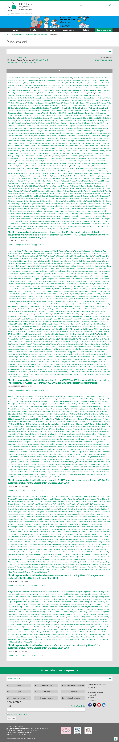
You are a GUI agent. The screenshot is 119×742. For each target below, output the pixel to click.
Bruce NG (76, 103)
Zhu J (34, 228)
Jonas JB (22, 143)
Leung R (96, 153)
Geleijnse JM (12, 128)
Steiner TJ (13, 359)
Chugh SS (62, 110)
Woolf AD (11, 226)
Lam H (12, 153)
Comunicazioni (68, 29)
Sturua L (82, 206)
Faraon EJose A (20, 123)
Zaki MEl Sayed (13, 477)
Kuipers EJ (44, 150)
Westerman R (35, 223)
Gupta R (95, 130)
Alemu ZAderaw (92, 404)
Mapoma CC (103, 158)
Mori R (19, 171)
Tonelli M (104, 211)
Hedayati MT (33, 135)
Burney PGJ (39, 105)
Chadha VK (70, 108)
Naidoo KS (19, 173)
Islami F (23, 140)
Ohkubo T (18, 178)
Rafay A (28, 188)
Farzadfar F (30, 123)
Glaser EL (46, 424)
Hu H (39, 138)
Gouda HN (53, 130)
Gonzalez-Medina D (35, 293)
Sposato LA (84, 203)
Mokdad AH (55, 168)
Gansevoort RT (81, 125)
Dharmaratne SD (76, 118)
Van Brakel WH (66, 366)
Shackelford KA (33, 351)
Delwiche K (99, 77)
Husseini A (73, 138)
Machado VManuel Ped (82, 439)
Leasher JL (78, 153)
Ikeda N (106, 138)
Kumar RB (18, 436)
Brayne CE (74, 268)
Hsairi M (29, 138)
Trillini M (60, 213)
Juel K (28, 143)
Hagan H (33, 133)
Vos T (61, 228)
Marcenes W (20, 161)
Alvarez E (71, 88)
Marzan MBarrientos (55, 441)
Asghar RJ (11, 93)
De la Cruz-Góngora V (64, 115)
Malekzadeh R (84, 158)
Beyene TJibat (48, 411)
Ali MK (37, 88)
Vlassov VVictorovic (87, 218)
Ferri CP (81, 123)
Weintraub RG (34, 371)
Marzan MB (63, 161)
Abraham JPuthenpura (49, 83)
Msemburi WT (27, 329)
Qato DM (93, 186)
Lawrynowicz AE (68, 153)
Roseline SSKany (41, 143)
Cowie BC (40, 416)
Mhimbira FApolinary (77, 166)
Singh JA (33, 203)
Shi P (94, 351)
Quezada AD (101, 186)
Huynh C (65, 301)
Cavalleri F (55, 108)
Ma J (20, 158)
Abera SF (20, 83)
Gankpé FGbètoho (96, 421)
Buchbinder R (103, 103)
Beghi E (50, 263)
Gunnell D (87, 130)
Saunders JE (78, 196)
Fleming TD (98, 123)
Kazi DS (98, 143)
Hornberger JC (103, 426)
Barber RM (20, 95)
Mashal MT (72, 161)
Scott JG (48, 198)
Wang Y (60, 221)
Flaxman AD (88, 123)
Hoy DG (22, 138)
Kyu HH (25, 80)
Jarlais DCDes (37, 118)
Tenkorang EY (92, 361)
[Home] (20, 8)
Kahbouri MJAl (40, 404)
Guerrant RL (61, 130)
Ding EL (101, 118)
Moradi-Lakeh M (35, 80)
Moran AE (75, 326)
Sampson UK (89, 193)
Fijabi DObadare (43, 421)
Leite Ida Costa (88, 511)
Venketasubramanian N (42, 218)
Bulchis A (68, 271)
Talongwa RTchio (21, 466)
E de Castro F (51, 115)
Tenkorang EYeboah (35, 466)
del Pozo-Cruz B (103, 115)
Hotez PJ (19, 301)
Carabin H (98, 271)
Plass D (93, 183)
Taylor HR (42, 361)
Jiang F (108, 140)
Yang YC (54, 474)
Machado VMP (32, 158)
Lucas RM (48, 316)
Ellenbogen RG (52, 120)
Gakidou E (52, 125)
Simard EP (70, 354)
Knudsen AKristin (52, 148)
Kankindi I (11, 431)
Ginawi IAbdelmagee (35, 424)
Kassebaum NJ (24, 306)
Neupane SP (79, 173)
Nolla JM (64, 176)
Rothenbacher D (20, 346)
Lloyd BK (56, 155)
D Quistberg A (73, 341)
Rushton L (25, 193)
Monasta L (70, 168)
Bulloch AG (23, 105)
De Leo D (76, 115)
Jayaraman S (80, 140)
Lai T (82, 150)
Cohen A (91, 77)
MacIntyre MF (43, 158)
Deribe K (21, 118)
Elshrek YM (63, 120)
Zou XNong (45, 477)
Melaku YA (21, 166)
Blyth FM (47, 100)
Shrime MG (40, 354)
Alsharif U (63, 88)
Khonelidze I (73, 145)
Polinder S (21, 186)
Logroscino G (64, 155)
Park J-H (41, 336)
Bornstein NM (84, 100)
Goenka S (77, 128)
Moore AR (103, 168)
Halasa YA (51, 133)
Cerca (10, 52)
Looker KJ (13, 316)
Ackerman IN (28, 253)
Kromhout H (12, 150)
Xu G (31, 226)
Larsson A (40, 153)
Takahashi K (35, 208)
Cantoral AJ (73, 105)
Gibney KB (37, 128)
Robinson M (60, 191)
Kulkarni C (52, 150)
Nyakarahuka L (33, 334)
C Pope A (36, 186)
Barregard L (49, 95)
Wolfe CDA (99, 223)
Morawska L (12, 171)
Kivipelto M (33, 148)
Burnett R (68, 77)
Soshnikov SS (42, 464)
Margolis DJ (30, 161)
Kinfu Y (10, 148)
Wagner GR (56, 369)
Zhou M (29, 228)
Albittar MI (78, 85)
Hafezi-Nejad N (23, 133)
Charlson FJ (86, 108)
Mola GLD (93, 324)
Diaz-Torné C (62, 283)
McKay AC (42, 163)
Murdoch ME (67, 329)
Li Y (107, 153)
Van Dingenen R (42, 216)
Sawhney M (87, 196)
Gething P (29, 128)
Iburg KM (92, 138)
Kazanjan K (48, 306)
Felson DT (24, 288)
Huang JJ (51, 138)
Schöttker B (30, 198)
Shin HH (52, 201)
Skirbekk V (40, 203)
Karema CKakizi (35, 431)
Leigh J (90, 153)
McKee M (50, 163)
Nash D (59, 173)
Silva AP (101, 461)
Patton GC (56, 336)
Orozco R (52, 178)
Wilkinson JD (55, 223)
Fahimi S (11, 123)
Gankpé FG (71, 125)
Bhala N (103, 98)
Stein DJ (34, 206)
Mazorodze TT (33, 163)
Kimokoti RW (104, 145)
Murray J (76, 329)
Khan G (104, 306)
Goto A (46, 130)
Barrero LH (58, 95)
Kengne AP (12, 145)
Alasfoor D (70, 85)
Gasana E (103, 125)
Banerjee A (12, 95)
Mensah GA (57, 166)
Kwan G (74, 531)
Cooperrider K (30, 113)
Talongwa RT (44, 208)
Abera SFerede (25, 401)
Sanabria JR (99, 193)
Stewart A (29, 359)
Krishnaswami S (104, 148)
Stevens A (21, 359)
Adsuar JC (18, 85)
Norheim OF (78, 176)
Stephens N (50, 206)
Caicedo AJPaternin (25, 181)
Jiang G (10, 143)
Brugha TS (84, 103)
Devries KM (65, 118)
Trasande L (52, 213)
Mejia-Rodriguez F (100, 163)
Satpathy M (68, 196)
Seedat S (55, 198)
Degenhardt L (92, 115)
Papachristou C (101, 178)
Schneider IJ (49, 349)
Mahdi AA (66, 158)
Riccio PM (33, 191)
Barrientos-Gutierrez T (71, 95)
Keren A (19, 145)
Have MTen (82, 361)
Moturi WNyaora (84, 446)
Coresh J (46, 113)
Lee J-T (85, 153)
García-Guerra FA (93, 125)
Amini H (19, 90)
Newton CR (88, 173)
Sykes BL (20, 208)
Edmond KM (26, 286)
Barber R (87, 496)
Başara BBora (66, 100)
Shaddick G (91, 198)
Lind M (66, 314)
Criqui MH (62, 113)
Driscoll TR (22, 120)
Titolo (15, 57)
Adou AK (11, 85)
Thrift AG (70, 211)
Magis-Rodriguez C (55, 158)
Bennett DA (71, 98)
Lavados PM (57, 153)
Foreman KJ (12, 125)
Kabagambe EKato (61, 526)
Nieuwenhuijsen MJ (38, 176)
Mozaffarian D (49, 171)
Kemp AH (105, 143)
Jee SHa (34, 304)
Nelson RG (69, 449)
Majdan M (74, 158)
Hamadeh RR (60, 133)
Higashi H (71, 298)
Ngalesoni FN (98, 173)
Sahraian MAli (64, 193)
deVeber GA (57, 118)
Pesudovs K (51, 183)
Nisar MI (48, 176)
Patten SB (36, 181)
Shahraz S (99, 198)
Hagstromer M (42, 133)
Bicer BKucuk (35, 150)
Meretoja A (65, 166)
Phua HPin (86, 183)
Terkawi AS (12, 211)
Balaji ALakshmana (91, 150)
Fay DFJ (37, 123)
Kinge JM (16, 148)
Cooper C (21, 113)
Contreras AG (12, 113)
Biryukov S (53, 77)
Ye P (50, 226)
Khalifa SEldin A (88, 306)
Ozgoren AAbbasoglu (100, 80)
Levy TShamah (60, 351)
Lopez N (80, 155)
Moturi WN (39, 171)
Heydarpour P (72, 135)
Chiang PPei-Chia (86, 414)
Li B (50, 314)
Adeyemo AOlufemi (87, 401)
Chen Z (105, 108)
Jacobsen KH (40, 140)
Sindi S (13, 203)
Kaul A (83, 143)
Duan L (28, 120)
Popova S (49, 186)
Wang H (35, 221)
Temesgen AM (65, 361)
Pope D (42, 186)
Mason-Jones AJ (89, 161)
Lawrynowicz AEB (14, 314)
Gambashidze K (50, 519)
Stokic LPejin (82, 181)
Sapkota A (60, 196)
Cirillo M (70, 110)
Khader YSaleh (104, 431)
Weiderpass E (96, 221)
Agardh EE (32, 85)
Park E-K (34, 336)
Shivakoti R (69, 461)
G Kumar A (69, 150)
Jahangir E (14, 526)
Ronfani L (100, 191)
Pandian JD (79, 178)
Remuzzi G (17, 191)
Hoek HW (87, 135)
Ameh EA (105, 256)
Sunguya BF (90, 206)
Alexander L (25, 77)
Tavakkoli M (76, 208)
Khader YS (26, 145)
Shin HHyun (55, 461)
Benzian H (79, 98)
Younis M (97, 474)
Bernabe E (87, 98)
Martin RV (54, 161)
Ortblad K (81, 334)
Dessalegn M (47, 118)
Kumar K (11, 436)
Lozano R (40, 316)
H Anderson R (34, 77)
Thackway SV (39, 211)
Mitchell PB (42, 324)
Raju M (65, 188)
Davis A (26, 115)
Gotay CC (40, 130)
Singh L (95, 354)
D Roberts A (86, 344)
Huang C (45, 138)
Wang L (47, 221)
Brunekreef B (93, 103)
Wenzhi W (43, 371)
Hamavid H (57, 296)
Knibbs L (65, 434)
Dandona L (102, 113)
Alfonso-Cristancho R (15, 88)
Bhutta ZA (13, 100)
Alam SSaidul (60, 85)
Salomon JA (74, 193)
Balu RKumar (99, 93)
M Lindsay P (30, 155)
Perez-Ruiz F (19, 183)
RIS (111, 60)
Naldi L (25, 173)
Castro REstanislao (90, 509)
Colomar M (94, 110)
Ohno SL (55, 334)
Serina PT (11, 351)
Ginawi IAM (54, 128)
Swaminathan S (100, 206)
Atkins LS (25, 93)
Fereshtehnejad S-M (62, 123)
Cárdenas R (91, 105)
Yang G (41, 226)
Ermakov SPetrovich (85, 419)
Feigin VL (44, 123)
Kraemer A (83, 148)
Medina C (73, 163)
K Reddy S (98, 188)
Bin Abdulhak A (80, 411)
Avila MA (41, 93)
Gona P (106, 128)
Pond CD (29, 186)
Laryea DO (48, 153)
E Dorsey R (13, 120)
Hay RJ (35, 298)
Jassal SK (64, 140)
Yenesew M (57, 226)
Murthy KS (88, 171)
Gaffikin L (44, 125)
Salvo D (81, 193)
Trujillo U (67, 213)
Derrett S (28, 118)
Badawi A (55, 93)
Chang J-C (77, 108)
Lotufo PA (100, 155)
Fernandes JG (48, 288)
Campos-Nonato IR (50, 105)
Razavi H (91, 188)
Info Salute (50, 29)
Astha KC (19, 80)
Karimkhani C (104, 304)
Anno (24, 57)
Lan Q (17, 153)
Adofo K (106, 83)
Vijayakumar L (56, 218)
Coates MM (83, 77)
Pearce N (57, 181)
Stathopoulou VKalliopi (70, 464)
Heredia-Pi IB (44, 135)
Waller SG (14, 221)
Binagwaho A (91, 411)
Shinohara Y (60, 201)
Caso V (13, 108)
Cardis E (98, 105)
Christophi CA (44, 110)
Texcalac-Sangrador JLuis (25, 211)
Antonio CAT (59, 504)
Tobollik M (97, 211)
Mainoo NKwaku (35, 536)
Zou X (43, 228)
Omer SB (35, 178)
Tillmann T (88, 211)
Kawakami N (90, 143)
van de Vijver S (31, 216)
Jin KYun (107, 474)
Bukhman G (15, 105)
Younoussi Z (102, 226)
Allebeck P (49, 88)
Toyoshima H (28, 213)
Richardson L (42, 191)
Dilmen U (39, 419)
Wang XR (42, 472)
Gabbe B (38, 125)
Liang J (11, 155)
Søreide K (67, 203)
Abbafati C (89, 80)
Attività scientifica (31, 35)
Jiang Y (16, 143)
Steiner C (56, 496)
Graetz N (75, 293)
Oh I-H (11, 178)
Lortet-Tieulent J (90, 155)
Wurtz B (26, 226)
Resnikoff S (45, 344)
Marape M (11, 161)
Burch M (31, 105)
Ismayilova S (31, 140)
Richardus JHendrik (74, 344)
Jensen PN (97, 140)
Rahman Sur (62, 456)
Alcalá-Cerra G (68, 404)
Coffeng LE (92, 276)
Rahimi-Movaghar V (45, 188)
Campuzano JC (63, 105)
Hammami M (70, 133)
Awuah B (48, 93)
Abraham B (36, 83)
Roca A (67, 191)
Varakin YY (68, 216)
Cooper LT (39, 113)
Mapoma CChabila (31, 441)
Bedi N (43, 98)
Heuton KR (63, 135)
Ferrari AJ (73, 123)
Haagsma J (12, 296)
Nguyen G (17, 176)
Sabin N (32, 193)
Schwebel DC (40, 198)
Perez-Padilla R (95, 336)
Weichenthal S (85, 221)
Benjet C (63, 98)
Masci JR (49, 319)
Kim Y (97, 145)
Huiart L (66, 138)
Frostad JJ (11, 80)
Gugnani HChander (76, 424)
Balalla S (91, 93)
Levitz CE (44, 314)
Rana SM (79, 188)
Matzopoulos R (13, 163)
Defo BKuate (25, 150)
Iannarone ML (83, 138)
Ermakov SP (79, 120)
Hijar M (80, 135)
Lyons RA (65, 316)
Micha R (88, 166)
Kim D (87, 145)
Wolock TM (44, 396)
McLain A (57, 163)
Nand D (31, 173)
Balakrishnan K (82, 93)
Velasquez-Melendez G (25, 218)
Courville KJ (54, 113)
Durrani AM (36, 120)
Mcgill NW (96, 319)
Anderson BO (35, 90)
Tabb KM (27, 208)
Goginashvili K (86, 128)
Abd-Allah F (12, 83)
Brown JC (27, 271)
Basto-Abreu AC (85, 95)
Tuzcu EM (21, 366)
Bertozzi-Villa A (13, 266)
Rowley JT (40, 346)
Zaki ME (11, 228)
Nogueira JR (56, 176)
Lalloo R (101, 150)
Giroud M (62, 128)
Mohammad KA (45, 168)
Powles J (66, 186)
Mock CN (50, 324)
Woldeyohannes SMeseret (30, 474)
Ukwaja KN (15, 216)
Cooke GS (29, 278)
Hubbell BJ (59, 138)
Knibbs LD (41, 148)
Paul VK (43, 181)
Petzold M (68, 183)
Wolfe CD (101, 371)
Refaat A (29, 344)
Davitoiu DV (34, 115)
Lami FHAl (51, 85)
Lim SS (23, 155)
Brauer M (61, 77)
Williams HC (65, 223)
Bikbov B (21, 100)
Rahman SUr (57, 188)
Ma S (25, 158)
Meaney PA (66, 163)
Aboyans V (28, 83)
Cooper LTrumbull (14, 416)
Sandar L (45, 196)
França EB (33, 519)
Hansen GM (91, 296)
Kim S (92, 145)
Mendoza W (47, 166)
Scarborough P (105, 196)
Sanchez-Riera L (35, 196)
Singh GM (25, 203)
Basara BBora (38, 509)
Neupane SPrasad (80, 449)
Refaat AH (107, 188)
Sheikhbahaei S (35, 201)
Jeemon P (89, 140)
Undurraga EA (48, 366)
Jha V (103, 140)
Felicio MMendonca (80, 516)
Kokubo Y (62, 148)
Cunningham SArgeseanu (72, 90)
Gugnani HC (71, 130)
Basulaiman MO (13, 98)
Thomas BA (61, 80)
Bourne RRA (49, 268)
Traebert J (37, 213)
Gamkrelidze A (62, 125)
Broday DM (60, 103)
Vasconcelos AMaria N (90, 216)
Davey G (37, 281)
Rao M (85, 188)
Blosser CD (83, 266)
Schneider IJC (21, 198)
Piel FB (78, 339)
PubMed (10, 245)
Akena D (31, 404)
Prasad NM (85, 186)
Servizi (15, 29)
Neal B (65, 173)
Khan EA (46, 145)
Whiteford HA (46, 223)
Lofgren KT (98, 314)
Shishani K (74, 201)
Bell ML (56, 98)
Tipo (20, 57)
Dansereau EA (62, 396)
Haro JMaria (12, 298)
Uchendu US (30, 366)
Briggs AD (11, 271)
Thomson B (49, 211)
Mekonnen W (12, 166)
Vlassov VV (38, 369)
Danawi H (94, 113)
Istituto (33, 29)
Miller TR (95, 166)
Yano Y (46, 226)
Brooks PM (68, 103)
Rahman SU (96, 341)
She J (27, 201)
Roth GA (11, 346)
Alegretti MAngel (80, 404)
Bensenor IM (87, 263)
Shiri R (67, 201)
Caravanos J (82, 105)
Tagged (104, 60)
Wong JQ (106, 223)
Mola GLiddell (43, 446)
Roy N (10, 193)
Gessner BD (21, 128)
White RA (97, 472)
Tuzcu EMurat (99, 213)
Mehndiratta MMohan (86, 163)
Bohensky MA (56, 100)
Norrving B (96, 176)
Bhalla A (37, 266)
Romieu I (93, 191)
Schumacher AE (68, 349)
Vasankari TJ (77, 216)
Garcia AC (73, 519)
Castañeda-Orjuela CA (24, 108)
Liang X (17, 155)
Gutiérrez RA (12, 133)
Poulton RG (19, 341)
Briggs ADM (50, 103)
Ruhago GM (17, 193)
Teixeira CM (91, 208)
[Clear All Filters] (42, 60)
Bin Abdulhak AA (30, 100)
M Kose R (69, 148)
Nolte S (71, 176)
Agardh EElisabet (21, 404)
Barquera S (41, 95)
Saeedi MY (62, 346)
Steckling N (27, 206)
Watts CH (76, 221)
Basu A (94, 95)
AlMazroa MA (61, 256)
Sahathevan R (53, 193)
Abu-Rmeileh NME (72, 83)
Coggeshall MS (102, 276)
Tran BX (44, 213)
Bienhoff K (52, 266)
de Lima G (83, 115)
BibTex (96, 60)
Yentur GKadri (68, 474)
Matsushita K (100, 161)
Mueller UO (59, 171)
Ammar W (26, 90)
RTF (100, 60)
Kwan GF (76, 150)
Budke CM (61, 271)
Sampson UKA (88, 346)
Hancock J (75, 296)
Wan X (29, 221)
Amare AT (102, 88)
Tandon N (53, 208)
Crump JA (78, 278)
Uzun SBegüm (46, 469)
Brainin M (14, 103)
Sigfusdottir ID (89, 201)
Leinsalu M (106, 436)
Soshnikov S (75, 203)
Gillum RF (45, 128)
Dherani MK (87, 118)
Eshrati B (96, 120)
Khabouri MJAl (42, 85)
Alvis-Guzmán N (81, 88)
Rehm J (10, 191)
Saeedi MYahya (46, 459)
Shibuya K (44, 201)
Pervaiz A (42, 183)
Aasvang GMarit (78, 80)
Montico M (96, 168)
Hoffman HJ (96, 135)
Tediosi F (56, 361)
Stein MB (41, 206)
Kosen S (76, 148)
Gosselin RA (46, 293)
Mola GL (63, 168)
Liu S (47, 155)
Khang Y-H (53, 145)
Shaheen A (43, 351)
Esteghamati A (105, 120)
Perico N (28, 183)
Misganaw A (12, 168)
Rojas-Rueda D (84, 191)
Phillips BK (63, 339)
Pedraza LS (65, 181)
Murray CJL (12, 251)
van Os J (61, 216)
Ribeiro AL (25, 191)
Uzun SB (22, 216)
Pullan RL (57, 341)
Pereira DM (100, 181)
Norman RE (87, 176)
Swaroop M (12, 208)
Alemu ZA (104, 85)
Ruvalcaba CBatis (26, 98)
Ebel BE (44, 120)
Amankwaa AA (93, 88)
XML (108, 60)
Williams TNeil (15, 474)
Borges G (75, 100)
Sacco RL (39, 193)
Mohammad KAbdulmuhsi (19, 446)
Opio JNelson (43, 178)
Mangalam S (94, 158)
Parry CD (14, 181)
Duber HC (11, 286)
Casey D (76, 77)
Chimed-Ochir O (21, 110)
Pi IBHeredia (85, 426)
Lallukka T (76, 311)
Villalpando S (66, 218)
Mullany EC (80, 171)
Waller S (21, 472)
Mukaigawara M (69, 171)
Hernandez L (54, 135)
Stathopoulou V (16, 206)
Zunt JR (48, 228)
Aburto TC (83, 83)
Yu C (108, 226)
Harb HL (92, 133)
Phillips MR (77, 183)
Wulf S (21, 374)
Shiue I (80, 201)
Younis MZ (93, 226)
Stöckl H (58, 206)
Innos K (10, 140)
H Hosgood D (14, 138)
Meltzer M (30, 166)
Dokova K (83, 283)
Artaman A (106, 90)
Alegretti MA (87, 85)
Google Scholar (21, 245)
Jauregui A (71, 140)
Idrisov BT (99, 138)
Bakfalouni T (71, 93)
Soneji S (60, 203)
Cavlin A (62, 108)
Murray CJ (67, 228)
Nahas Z (104, 171)
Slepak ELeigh (51, 80)
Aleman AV (97, 85)
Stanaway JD (74, 356)
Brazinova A (22, 103)
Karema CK (66, 143)
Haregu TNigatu (101, 133)
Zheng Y (22, 228)
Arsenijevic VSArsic (95, 90)
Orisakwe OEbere (95, 451)
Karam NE (51, 143)
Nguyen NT (26, 176)
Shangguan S (20, 201)
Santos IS (52, 196)
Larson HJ (32, 153)
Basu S (100, 95)
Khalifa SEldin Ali (36, 145)
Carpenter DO (24, 273)
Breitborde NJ (32, 103)
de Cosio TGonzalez (15, 130)
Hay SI (26, 135)
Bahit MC (63, 93)
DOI (14, 245)
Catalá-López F (45, 108)
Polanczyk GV (12, 186)
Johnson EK (96, 399)
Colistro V (86, 110)
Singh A (18, 203)
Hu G (34, 138)
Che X (24, 511)
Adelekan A (99, 83)
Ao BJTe (84, 208)
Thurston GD (79, 211)
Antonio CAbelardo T (48, 90)
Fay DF (10, 288)
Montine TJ (37, 326)
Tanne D (61, 208)
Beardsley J (37, 98)
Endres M (70, 120)
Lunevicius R (14, 158)
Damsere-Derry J (84, 113)
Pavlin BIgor (52, 454)
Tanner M (67, 208)
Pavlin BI (50, 181)
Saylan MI (95, 196)
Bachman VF (44, 77)
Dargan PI (19, 115)
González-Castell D (29, 130)
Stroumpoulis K (72, 206)
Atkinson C (33, 93)
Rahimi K (34, 188)
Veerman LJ (12, 218)
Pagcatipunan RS (62, 178)
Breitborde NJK (93, 268)
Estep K (106, 77)
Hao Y (86, 133)
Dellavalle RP (12, 118)
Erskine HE (88, 120)
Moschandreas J (28, 171)
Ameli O (13, 90)
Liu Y (50, 155)
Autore (9, 57)
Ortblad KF (20, 396)
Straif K (64, 206)
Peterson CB (60, 183)
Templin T (74, 361)
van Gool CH (53, 216)
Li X (35, 534)
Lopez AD (55, 228)
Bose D (92, 100)
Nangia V (38, 173)
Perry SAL (34, 183)
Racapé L (21, 188)
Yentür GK (65, 226)
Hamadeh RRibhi (14, 426)
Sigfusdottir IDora (80, 461)
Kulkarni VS (60, 150)
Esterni (86, 29)
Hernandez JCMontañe (83, 168)
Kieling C (82, 145)
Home (8, 35)
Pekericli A (91, 181)
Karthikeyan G (75, 143)
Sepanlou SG (63, 198)
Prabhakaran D (75, 186)
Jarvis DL (57, 140)
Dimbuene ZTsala (77, 213)
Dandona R (12, 115)
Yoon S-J (86, 226)
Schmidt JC (12, 198)
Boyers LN (58, 268)
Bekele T (50, 98)
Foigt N (105, 123)
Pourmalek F (57, 186)
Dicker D (95, 118)
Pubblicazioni (43, 35)
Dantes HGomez (97, 128)
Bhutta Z (11, 509)
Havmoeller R (18, 135)
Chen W (99, 108)
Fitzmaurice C (66, 288)
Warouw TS (67, 221)
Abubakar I (61, 83)
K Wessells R (24, 223)
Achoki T (91, 83)
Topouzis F (11, 213)
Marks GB (46, 161)
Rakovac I (71, 188)
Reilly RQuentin (92, 456)
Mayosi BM (23, 163)
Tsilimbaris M (88, 213)
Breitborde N (31, 414)
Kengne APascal (75, 431)
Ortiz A (88, 334)
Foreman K (52, 399)
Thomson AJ (61, 466)
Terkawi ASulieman (49, 466)
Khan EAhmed (26, 434)
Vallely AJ (55, 469)
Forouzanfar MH (14, 77)
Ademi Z (37, 253)
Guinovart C (29, 396)
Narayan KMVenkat (49, 173)
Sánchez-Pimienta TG (21, 196)
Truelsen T (106, 364)
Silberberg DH (100, 201)
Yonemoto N (78, 226)
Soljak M (54, 203)
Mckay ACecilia (24, 444)
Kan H (32, 143)
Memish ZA (39, 166)
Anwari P (59, 90)
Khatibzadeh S (63, 145)
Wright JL (18, 226)
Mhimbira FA (12, 324)
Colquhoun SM (104, 110)
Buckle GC (53, 271)
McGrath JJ (104, 319)
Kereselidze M (93, 431)
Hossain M (11, 301)
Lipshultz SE (40, 155)
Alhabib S (27, 88)
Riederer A (51, 191)
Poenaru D (100, 183)
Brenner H (42, 103)
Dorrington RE (13, 516)
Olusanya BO (26, 178)
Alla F (43, 88)
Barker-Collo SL (30, 95)
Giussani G (69, 128)
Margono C (38, 161)
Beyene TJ (95, 98)
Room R (107, 191)
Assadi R (19, 93)
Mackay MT (88, 316)
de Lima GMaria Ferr (27, 439)
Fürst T (36, 291)
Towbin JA (19, 213)
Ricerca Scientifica (104, 29)
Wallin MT (22, 221)
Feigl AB (51, 123)
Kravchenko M (93, 148)
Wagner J (69, 80)
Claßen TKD (78, 110)
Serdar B (72, 198)
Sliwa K (47, 203)
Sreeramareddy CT (95, 203)
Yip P (71, 226)
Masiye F (80, 161)
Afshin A (25, 85)
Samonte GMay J (69, 459)
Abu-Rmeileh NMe (66, 401)
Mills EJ (102, 166)
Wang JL (41, 221)
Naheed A (11, 173)
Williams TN (74, 223)
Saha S (45, 193)
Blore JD (40, 100)
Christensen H (57, 276)
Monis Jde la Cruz (94, 539)
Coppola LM (52, 278)
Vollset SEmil (99, 218)
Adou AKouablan (101, 401)
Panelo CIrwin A (89, 178)
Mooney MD (46, 326)
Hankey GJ (79, 133)
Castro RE (35, 108)
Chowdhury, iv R (33, 110)
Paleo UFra (21, 125)
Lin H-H (38, 439)
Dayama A (42, 115)
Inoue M (17, 140)
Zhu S (39, 228)
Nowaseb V (34, 451)
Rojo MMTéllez (102, 208)
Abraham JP (78, 251)
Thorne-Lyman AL (60, 211)
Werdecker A (15, 223)
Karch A (58, 143)
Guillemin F (80, 130)
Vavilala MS (103, 216)
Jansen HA (49, 140)
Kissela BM (24, 148)
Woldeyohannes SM (87, 223)
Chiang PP (11, 110)
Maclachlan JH (96, 439)
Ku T (18, 150)
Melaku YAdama (75, 444)
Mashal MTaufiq (76, 441)
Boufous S (99, 100)
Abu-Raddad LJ (97, 251)
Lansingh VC (24, 153)
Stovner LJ (37, 359)
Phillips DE (71, 339)
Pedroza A (73, 181)
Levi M (102, 153)
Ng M (43, 80)
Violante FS (76, 218)
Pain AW (71, 178)
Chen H (93, 108)
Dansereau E (20, 281)
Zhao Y (16, 228)
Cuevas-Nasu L (72, 113)
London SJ (73, 155)
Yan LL (35, 226)
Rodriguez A (74, 191)
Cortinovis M (62, 278)
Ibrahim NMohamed (31, 168)
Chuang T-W (54, 110)
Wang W (54, 221)
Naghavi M (97, 171)
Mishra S (20, 168)
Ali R (32, 88)
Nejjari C (71, 173)
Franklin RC (30, 125)
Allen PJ (56, 88)
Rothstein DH (31, 346)
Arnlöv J (85, 90)
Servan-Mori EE (81, 198)
